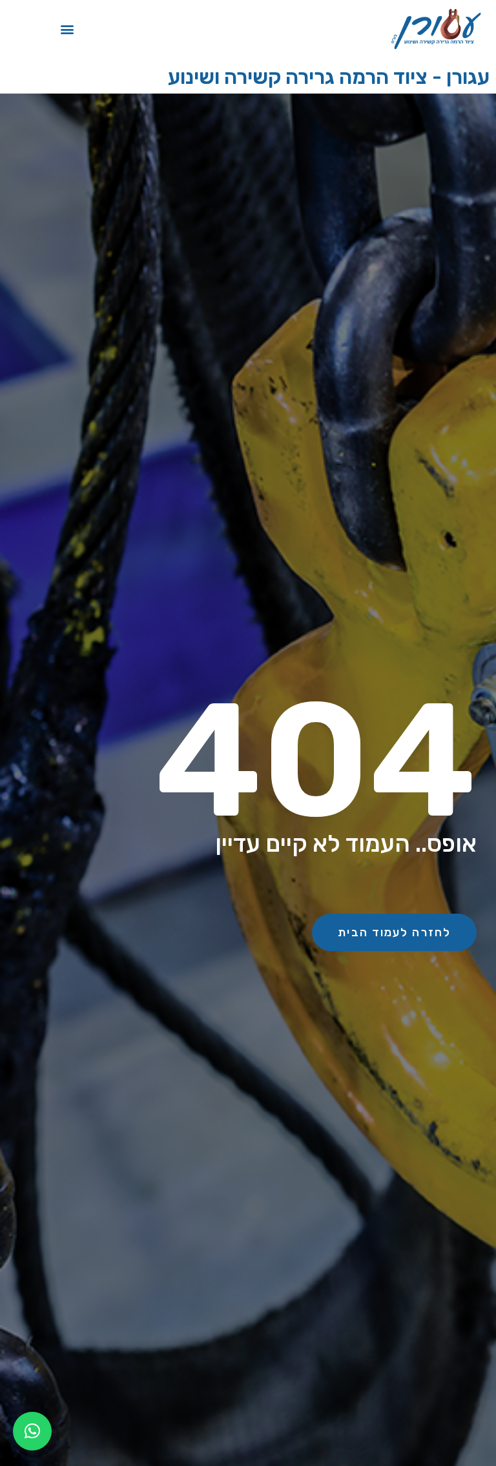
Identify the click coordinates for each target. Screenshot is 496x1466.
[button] (67, 29)
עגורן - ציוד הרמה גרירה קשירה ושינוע (329, 77)
